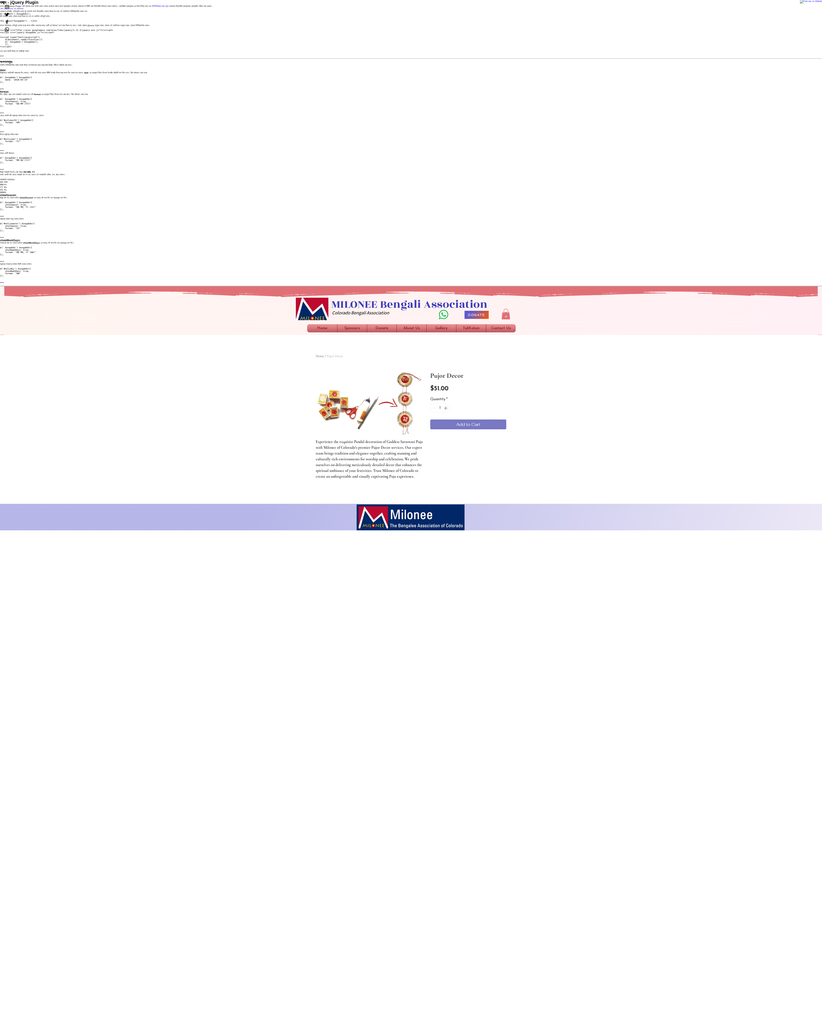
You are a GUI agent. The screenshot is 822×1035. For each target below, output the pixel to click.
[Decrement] (434, 408)
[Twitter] (7, 14)
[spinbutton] (440, 408)
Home (320, 356)
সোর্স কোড (3, 8)
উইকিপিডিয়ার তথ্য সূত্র (160, 6)
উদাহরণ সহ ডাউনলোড (15, 8)
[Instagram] (7, 7)
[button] (505, 314)
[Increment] (446, 408)
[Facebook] (7, 22)
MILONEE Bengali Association (409, 304)
